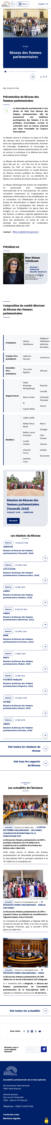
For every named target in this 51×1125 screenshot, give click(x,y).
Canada (6, 613)
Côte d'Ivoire (9, 569)
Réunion (8, 543)
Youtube (40, 1031)
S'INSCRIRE (44, 1049)
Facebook (24, 1031)
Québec (6, 591)
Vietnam (6, 702)
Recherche (12, 4)
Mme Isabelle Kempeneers (26, 232)
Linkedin (32, 1031)
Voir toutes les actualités (25, 1010)
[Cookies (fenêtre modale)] (46, 1120)
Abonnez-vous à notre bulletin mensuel (11, 1049)
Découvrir (34, 266)
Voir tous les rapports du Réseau (27, 763)
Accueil (25, 46)
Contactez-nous (11, 1114)
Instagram (28, 1031)
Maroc (6, 658)
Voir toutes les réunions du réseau (24, 748)
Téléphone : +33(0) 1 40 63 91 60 (18, 1106)
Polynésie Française (12, 680)
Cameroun (28, 512)
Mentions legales (11, 1118)
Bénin (5, 635)
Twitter (36, 1031)
